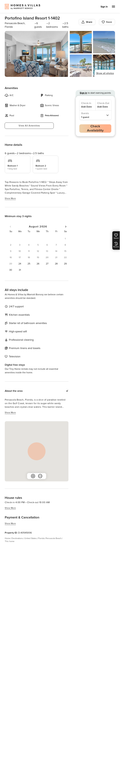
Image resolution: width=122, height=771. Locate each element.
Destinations (17, 538)
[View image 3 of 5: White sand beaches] (104, 42)
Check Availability (95, 128)
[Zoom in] (33, 476)
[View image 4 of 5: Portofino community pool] (81, 65)
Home (7, 538)
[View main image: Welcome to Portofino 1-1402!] (36, 54)
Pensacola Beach (53, 538)
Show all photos (105, 73)
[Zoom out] (40, 476)
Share (89, 22)
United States (30, 538)
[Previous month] (10, 227)
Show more (10, 198)
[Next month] (65, 227)
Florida (41, 538)
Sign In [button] (104, 6)
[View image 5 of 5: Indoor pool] (104, 65)
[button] (19, 264)
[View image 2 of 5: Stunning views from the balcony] (81, 42)
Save (109, 22)
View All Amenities (29, 125)
